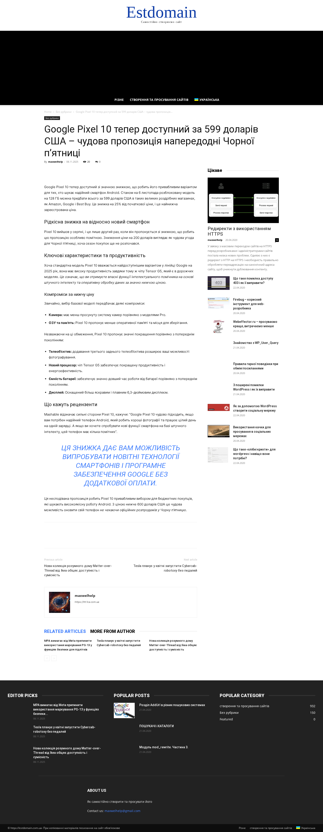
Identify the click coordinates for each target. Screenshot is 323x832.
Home (48, 112)
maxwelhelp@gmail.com (122, 811)
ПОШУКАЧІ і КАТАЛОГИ (156, 726)
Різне (119, 100)
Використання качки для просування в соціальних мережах (252, 431)
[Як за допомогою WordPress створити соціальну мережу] (219, 407)
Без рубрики (64, 112)
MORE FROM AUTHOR (112, 631)
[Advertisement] (161, 61)
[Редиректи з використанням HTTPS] (243, 200)
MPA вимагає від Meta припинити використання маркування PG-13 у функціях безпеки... (66, 709)
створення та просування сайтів (159, 100)
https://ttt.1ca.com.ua (87, 601)
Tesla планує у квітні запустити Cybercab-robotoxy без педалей (165, 568)
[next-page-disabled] (54, 658)
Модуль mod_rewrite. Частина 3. (163, 747)
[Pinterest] (68, 171)
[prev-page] (47, 658)
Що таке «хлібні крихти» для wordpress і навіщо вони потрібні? (254, 454)
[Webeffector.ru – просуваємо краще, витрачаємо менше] (219, 327)
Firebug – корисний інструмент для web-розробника (248, 304)
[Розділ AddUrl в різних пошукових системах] (124, 710)
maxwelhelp (55, 161)
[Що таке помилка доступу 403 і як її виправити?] (219, 283)
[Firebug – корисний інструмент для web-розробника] (219, 303)
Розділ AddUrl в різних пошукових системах (172, 705)
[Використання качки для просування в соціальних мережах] (219, 431)
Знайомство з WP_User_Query (255, 343)
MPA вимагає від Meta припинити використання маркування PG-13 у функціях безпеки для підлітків (68, 645)
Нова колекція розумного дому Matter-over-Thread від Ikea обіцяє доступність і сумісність (78, 570)
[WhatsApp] (78, 171)
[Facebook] (48, 171)
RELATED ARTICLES (65, 631)
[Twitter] (58, 171)
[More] (89, 171)
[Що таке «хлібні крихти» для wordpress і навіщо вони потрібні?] (218, 455)
